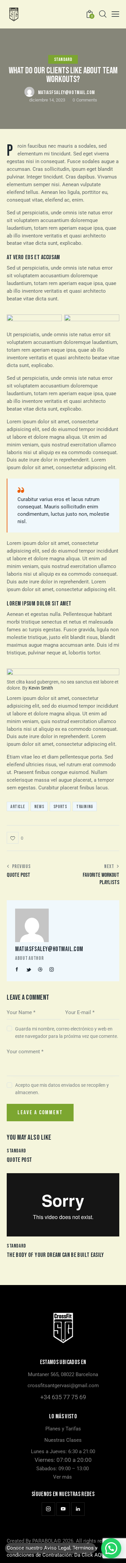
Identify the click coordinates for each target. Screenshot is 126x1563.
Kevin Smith (41, 688)
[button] (115, 14)
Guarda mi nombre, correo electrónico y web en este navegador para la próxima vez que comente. (66, 1032)
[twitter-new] (28, 969)
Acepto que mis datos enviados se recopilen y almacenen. (62, 1088)
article (17, 806)
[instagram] (51, 969)
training (84, 806)
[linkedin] (78, 1509)
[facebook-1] (17, 969)
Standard (63, 59)
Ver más (62, 1477)
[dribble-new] (40, 969)
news (39, 806)
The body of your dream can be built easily (55, 1255)
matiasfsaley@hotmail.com (49, 949)
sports (60, 806)
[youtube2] (63, 1509)
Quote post (19, 1159)
